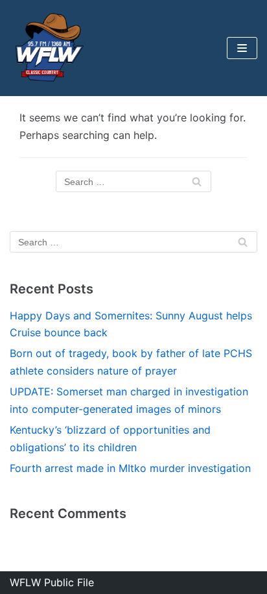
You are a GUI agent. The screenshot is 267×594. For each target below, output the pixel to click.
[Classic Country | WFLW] (48, 48)
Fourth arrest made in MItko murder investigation (130, 468)
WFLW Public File (52, 582)
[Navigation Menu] (242, 48)
